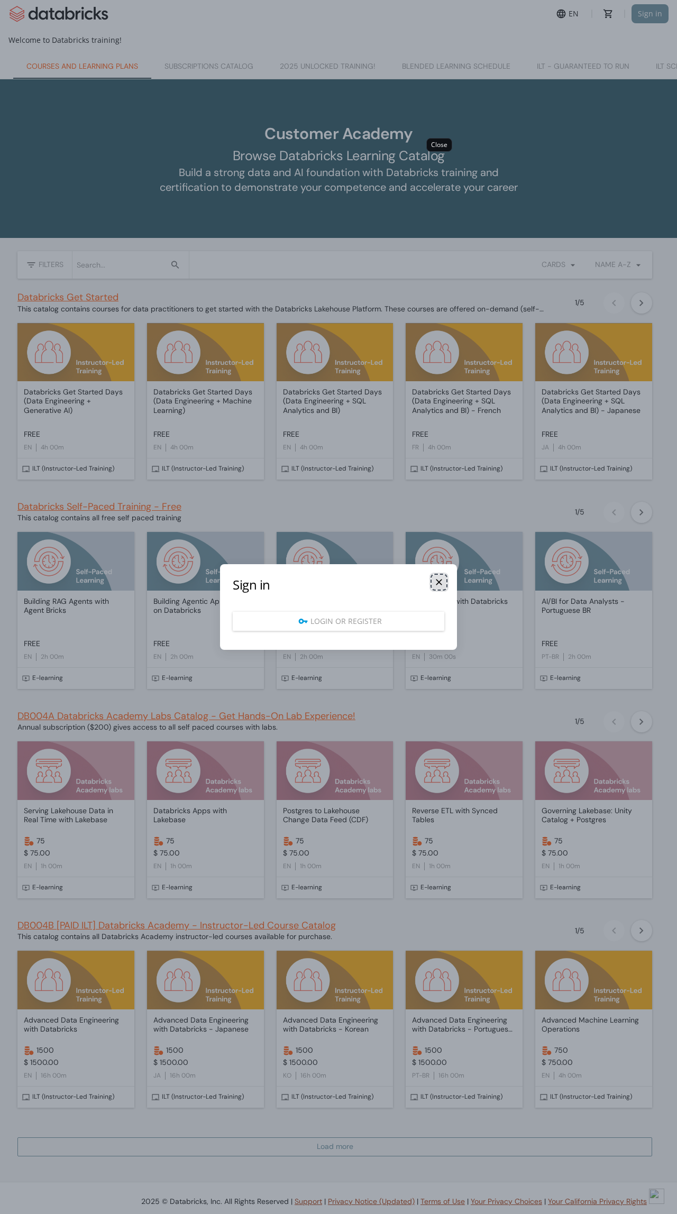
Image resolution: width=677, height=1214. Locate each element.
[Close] (439, 582)
